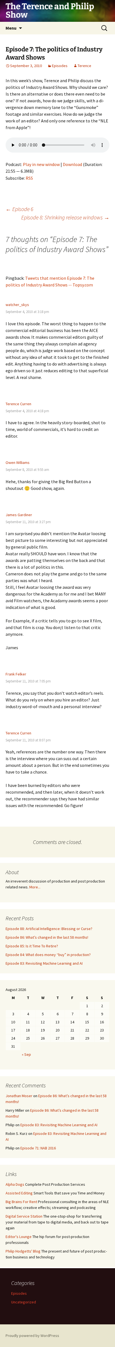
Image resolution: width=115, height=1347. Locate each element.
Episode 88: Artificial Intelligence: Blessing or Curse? (49, 928)
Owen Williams (18, 462)
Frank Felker (16, 674)
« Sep (26, 1054)
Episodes (60, 65)
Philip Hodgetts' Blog (23, 1251)
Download (72, 164)
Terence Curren (18, 403)
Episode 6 (19, 208)
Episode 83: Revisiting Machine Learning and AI (44, 963)
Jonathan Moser (19, 1095)
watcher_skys (17, 304)
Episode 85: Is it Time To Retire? (32, 945)
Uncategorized (23, 1302)
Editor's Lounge (19, 1236)
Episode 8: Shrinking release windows (65, 217)
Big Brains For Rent (21, 1201)
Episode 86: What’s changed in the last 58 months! (47, 937)
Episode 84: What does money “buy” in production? (48, 954)
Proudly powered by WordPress (32, 1335)
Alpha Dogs (15, 1184)
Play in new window (41, 164)
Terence (84, 65)
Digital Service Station (24, 1216)
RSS (29, 178)
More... (34, 887)
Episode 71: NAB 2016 (38, 1148)
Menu (11, 28)
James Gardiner (19, 514)
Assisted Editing (19, 1193)
